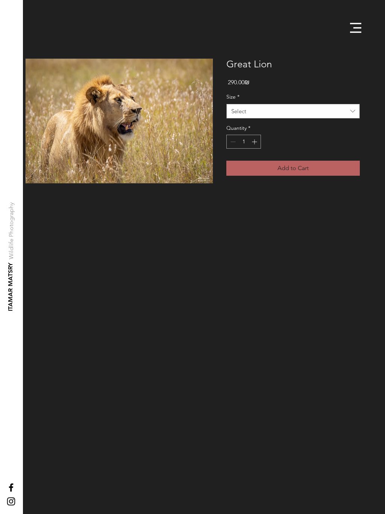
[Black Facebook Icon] (11, 487)
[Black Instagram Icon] (11, 501)
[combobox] (293, 111)
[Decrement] (232, 141)
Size (232, 96)
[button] (355, 27)
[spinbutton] (243, 141)
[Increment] (255, 141)
